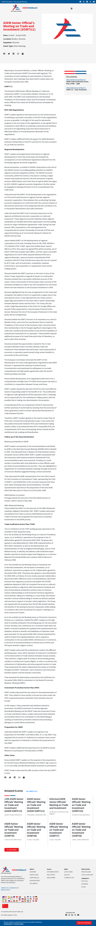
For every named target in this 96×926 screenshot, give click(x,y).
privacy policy (19, 924)
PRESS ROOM (85, 869)
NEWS (66, 869)
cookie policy (8, 924)
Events (49, 869)
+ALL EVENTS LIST (32, 791)
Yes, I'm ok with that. (84, 923)
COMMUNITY (85, 878)
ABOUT (32, 869)
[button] (11, 850)
